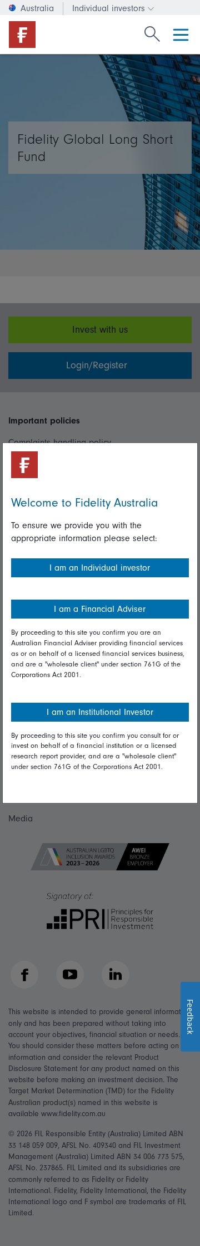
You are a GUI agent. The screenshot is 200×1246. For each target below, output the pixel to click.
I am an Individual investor (99, 568)
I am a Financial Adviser (100, 609)
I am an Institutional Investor (100, 712)
